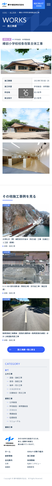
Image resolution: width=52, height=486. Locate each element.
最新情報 (8, 456)
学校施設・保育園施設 (18, 406)
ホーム (8, 451)
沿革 (6, 463)
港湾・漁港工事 (15, 381)
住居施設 (13, 417)
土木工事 (8, 373)
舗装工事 (8, 427)
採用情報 (31, 460)
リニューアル (14, 421)
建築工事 (8, 398)
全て (7, 370)
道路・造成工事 (15, 377)
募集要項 (30, 467)
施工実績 (31, 456)
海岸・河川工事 (15, 385)
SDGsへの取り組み (35, 451)
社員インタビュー (34, 463)
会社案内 (8, 460)
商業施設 (13, 413)
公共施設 (13, 402)
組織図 (7, 467)
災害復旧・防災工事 (17, 393)
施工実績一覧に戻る (26, 349)
